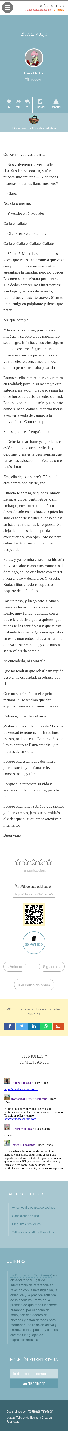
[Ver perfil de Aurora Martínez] (34, 57)
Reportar (56, 106)
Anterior (15, 966)
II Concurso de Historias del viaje (34, 128)
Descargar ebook (34, 944)
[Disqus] (34, 1123)
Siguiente (51, 966)
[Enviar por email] (58, 1026)
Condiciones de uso (25, 1215)
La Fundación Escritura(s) (31, 1275)
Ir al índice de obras (34, 984)
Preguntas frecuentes (26, 1224)
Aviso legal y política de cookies (33, 1207)
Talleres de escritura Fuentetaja (33, 1232)
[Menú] (7, 7)
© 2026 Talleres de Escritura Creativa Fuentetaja (29, 1419)
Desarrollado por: (30, 1411)
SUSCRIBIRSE (36, 1383)
